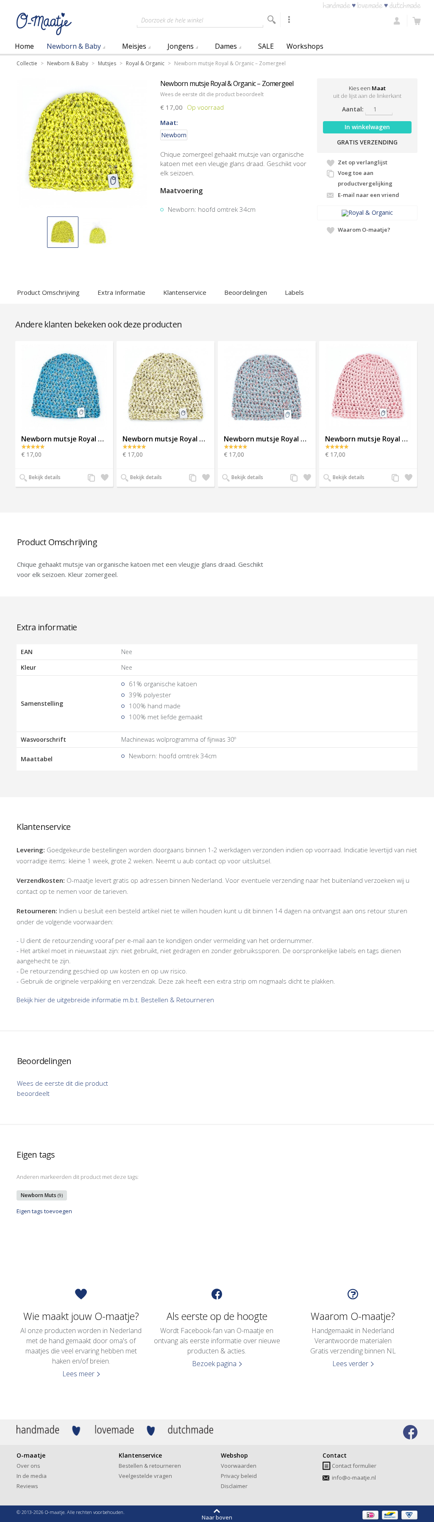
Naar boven (217, 1517)
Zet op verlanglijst (362, 162)
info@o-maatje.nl (354, 1477)
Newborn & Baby (74, 46)
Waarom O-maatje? (364, 229)
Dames (226, 46)
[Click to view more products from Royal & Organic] (367, 212)
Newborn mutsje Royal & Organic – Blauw (64, 439)
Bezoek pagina (214, 1363)
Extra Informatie (121, 292)
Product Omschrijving (48, 292)
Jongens (180, 46)
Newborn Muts (42, 1195)
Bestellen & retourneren (150, 1465)
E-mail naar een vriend (368, 195)
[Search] (271, 19)
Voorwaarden (238, 1465)
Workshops (305, 46)
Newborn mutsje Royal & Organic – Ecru (165, 439)
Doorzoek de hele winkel (172, 20)
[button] (62, 232)
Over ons (28, 1465)
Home (24, 46)
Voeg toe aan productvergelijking (365, 178)
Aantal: (353, 109)
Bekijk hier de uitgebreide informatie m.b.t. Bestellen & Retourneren (115, 999)
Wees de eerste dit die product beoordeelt (212, 94)
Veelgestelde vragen (145, 1476)
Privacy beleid (239, 1476)
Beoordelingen (245, 292)
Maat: (169, 123)
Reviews (27, 1486)
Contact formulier (354, 1465)
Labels (294, 292)
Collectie (27, 63)
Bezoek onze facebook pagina (410, 1432)
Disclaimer (234, 1486)
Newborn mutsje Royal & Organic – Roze (368, 439)
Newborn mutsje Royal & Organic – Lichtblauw (267, 439)
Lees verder (350, 1363)
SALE (266, 46)
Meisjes (134, 46)
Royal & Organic (145, 63)
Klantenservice (184, 292)
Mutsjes (107, 63)
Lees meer (78, 1373)
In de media (32, 1476)
